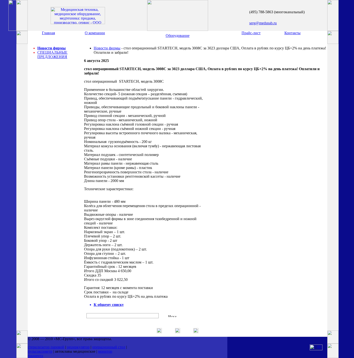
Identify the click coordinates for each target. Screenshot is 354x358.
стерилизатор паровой (46, 347)
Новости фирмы (51, 48)
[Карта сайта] (195, 332)
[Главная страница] (159, 332)
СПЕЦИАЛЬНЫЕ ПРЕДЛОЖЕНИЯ (52, 54)
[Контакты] (177, 332)
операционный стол (108, 347)
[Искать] (172, 316)
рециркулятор (78, 347)
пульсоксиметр (40, 351)
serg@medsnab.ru (263, 23)
